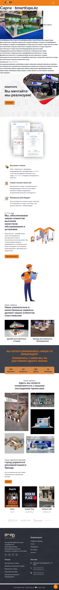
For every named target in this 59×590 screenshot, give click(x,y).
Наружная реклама (11, 572)
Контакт (9, 103)
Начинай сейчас (11, 256)
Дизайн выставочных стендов (16, 340)
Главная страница (37, 541)
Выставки (34, 550)
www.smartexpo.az (38, 574)
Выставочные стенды (12, 563)
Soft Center (42, 587)
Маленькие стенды (11, 569)
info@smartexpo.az (38, 573)
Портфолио (34, 547)
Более (8, 482)
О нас (32, 544)
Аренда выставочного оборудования (42, 340)
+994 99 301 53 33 (38, 569)
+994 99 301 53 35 (38, 568)
